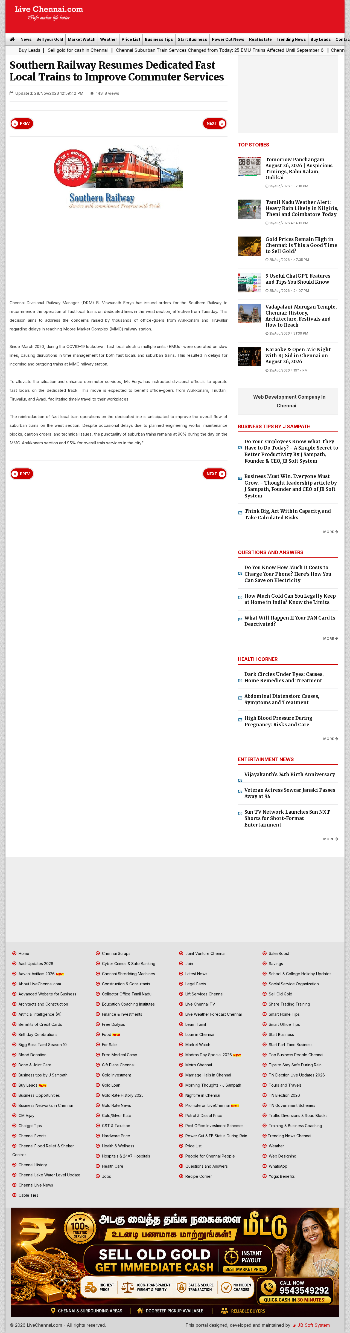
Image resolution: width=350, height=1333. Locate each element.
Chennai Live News (35, 1185)
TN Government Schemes (291, 1105)
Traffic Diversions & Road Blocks (298, 1115)
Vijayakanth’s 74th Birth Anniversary (289, 774)
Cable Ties (28, 1195)
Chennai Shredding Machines (128, 973)
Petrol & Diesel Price (203, 1115)
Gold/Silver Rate (116, 1115)
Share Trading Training (289, 1004)
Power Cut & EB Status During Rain (215, 1135)
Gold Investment (116, 1075)
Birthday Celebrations (37, 1034)
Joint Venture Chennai (204, 953)
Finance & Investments (121, 1014)
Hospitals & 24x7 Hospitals (125, 1156)
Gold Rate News (116, 1105)
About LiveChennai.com (39, 983)
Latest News (195, 973)
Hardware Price (115, 1135)
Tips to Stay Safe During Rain (295, 1065)
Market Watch (81, 39)
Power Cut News (228, 39)
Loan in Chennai (199, 1034)
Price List (131, 39)
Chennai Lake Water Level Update (49, 1175)
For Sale (109, 1044)
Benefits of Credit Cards (40, 1024)
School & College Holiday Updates (299, 973)
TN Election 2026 (284, 1095)
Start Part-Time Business (290, 1044)
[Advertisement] (217, 14)
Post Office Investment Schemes (214, 1125)
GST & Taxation (115, 1125)
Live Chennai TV (199, 1004)
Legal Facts (195, 983)
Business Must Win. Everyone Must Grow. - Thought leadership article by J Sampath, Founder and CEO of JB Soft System (290, 486)
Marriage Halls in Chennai (207, 1075)
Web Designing (282, 1156)
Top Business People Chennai (295, 1054)
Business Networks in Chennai (45, 1105)
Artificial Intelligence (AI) (40, 1014)
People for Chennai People (209, 1156)
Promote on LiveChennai (207, 1105)
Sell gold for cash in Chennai (37, 50)
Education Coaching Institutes (128, 1004)
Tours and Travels (285, 1085)
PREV (25, 123)
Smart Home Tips (284, 1014)
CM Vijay (26, 1115)
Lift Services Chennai (203, 994)
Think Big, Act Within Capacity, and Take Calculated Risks (287, 514)
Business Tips (159, 39)
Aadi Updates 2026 (35, 963)
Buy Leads (321, 39)
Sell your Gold (49, 39)
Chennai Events (32, 1135)
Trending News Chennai (289, 1135)
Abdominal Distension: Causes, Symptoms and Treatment (281, 699)
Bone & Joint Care (34, 1065)
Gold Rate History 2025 (122, 1095)
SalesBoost (278, 953)
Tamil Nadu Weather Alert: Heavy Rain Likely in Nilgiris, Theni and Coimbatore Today (302, 208)
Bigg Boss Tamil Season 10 (42, 1044)
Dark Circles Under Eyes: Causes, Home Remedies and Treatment (283, 677)
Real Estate (260, 39)
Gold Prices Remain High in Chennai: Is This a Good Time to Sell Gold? (301, 245)
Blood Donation (32, 1054)
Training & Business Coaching (295, 1125)
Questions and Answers (206, 1166)
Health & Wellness (117, 1146)
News (26, 39)
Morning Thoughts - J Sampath (212, 1085)
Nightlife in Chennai (202, 1095)
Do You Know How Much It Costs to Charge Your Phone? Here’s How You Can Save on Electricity (287, 574)
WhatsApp (277, 1166)
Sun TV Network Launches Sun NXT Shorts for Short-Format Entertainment (287, 818)
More (328, 532)
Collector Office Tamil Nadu (126, 994)
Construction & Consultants (125, 983)
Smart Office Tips (284, 1024)
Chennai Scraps (115, 953)
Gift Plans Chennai (118, 1065)
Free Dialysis (113, 1024)
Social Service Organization (293, 983)
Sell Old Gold (280, 994)
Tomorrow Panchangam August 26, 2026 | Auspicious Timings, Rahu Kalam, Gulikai (299, 168)
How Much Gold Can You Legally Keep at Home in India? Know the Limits (290, 599)
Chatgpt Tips (30, 1125)
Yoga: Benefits (281, 1176)
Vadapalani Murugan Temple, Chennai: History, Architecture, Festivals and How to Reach (301, 316)
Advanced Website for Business (47, 994)
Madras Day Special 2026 (208, 1054)
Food (106, 1034)
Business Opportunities (39, 1095)
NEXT (212, 123)
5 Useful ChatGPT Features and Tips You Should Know (298, 279)
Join (188, 963)
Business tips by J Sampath (43, 1075)
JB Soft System (313, 1325)
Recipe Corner (198, 1176)
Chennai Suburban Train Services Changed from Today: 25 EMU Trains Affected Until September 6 (179, 50)
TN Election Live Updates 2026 (296, 1075)
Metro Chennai (198, 1065)
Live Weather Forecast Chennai (213, 1014)
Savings (275, 963)
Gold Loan (110, 1085)
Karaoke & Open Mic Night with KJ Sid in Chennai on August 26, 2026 (298, 356)
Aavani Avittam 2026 (37, 973)
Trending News (291, 39)
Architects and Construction (43, 1004)
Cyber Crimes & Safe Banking (128, 963)
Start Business (192, 39)
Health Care (112, 1166)
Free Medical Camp (119, 1054)
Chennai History (32, 1164)
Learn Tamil (195, 1024)
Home (23, 953)
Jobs (106, 1176)
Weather (108, 39)
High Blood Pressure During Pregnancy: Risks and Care (278, 721)
